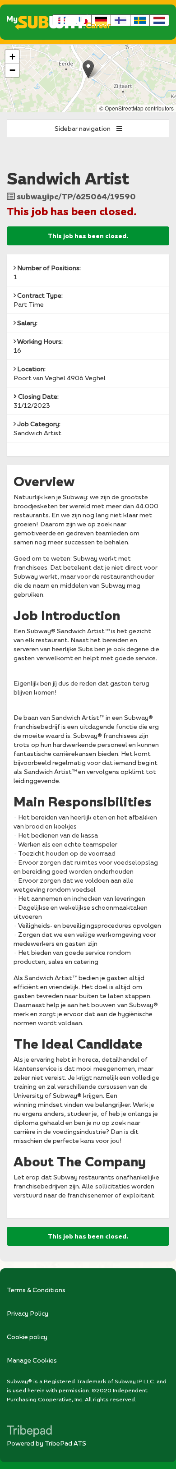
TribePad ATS (65, 1443)
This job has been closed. (88, 236)
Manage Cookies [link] (32, 1360)
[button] (88, 69)
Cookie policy (27, 1336)
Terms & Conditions (36, 1290)
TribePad (29, 1432)
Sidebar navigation (83, 128)
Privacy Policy (27, 1313)
